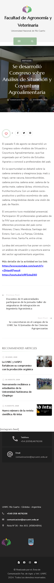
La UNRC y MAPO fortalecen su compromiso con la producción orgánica (17, 365)
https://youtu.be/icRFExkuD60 (19, 274)
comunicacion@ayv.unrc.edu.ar (31, 456)
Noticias (26, 61)
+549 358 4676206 (17, 513)
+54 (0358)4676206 (31, 441)
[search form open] (32, 41)
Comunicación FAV (17, 100)
